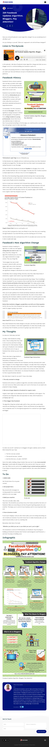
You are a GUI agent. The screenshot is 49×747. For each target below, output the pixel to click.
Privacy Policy (32, 744)
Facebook (5, 93)
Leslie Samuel (26, 685)
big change (32, 279)
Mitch (4, 450)
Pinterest (32, 406)
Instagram (20, 406)
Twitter (25, 406)
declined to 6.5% (38, 187)
